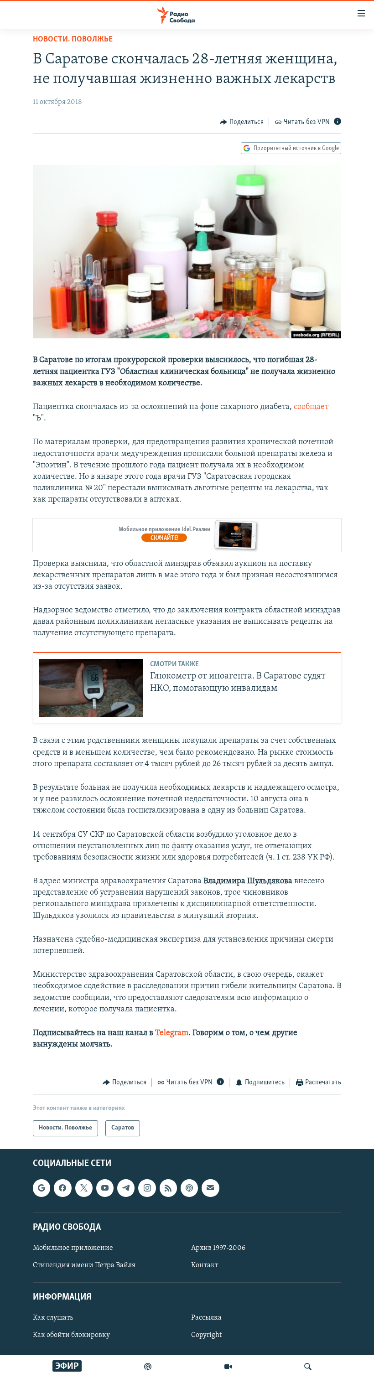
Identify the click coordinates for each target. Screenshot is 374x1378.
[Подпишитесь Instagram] (147, 1188)
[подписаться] (210, 1188)
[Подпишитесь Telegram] (126, 1188)
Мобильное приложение (73, 1248)
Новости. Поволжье (73, 40)
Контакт (204, 1265)
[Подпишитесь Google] (41, 1188)
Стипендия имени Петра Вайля (84, 1265)
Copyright (206, 1335)
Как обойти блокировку (71, 1335)
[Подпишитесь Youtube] (105, 1188)
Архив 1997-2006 (218, 1248)
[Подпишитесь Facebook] (62, 1188)
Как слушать (53, 1317)
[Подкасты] (189, 1188)
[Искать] (308, 1366)
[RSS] (168, 1188)
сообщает (311, 407)
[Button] (242, 122)
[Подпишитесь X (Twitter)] (84, 1188)
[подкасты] (147, 1366)
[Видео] (228, 1366)
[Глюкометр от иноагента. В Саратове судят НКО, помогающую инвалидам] (91, 688)
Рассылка (206, 1317)
